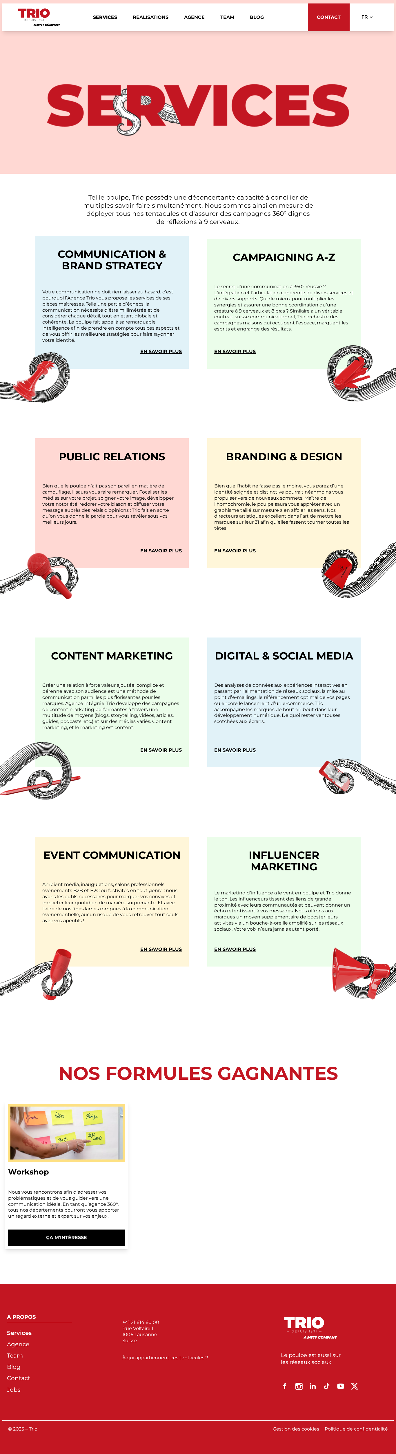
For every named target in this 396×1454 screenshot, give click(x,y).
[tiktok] (327, 1386)
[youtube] (341, 1386)
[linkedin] (313, 1386)
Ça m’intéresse (71, 1240)
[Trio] (39, 17)
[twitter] (354, 1386)
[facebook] (285, 1386)
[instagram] (299, 1386)
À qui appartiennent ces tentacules (164, 1357)
